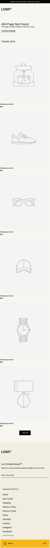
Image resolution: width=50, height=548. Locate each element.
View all (25, 433)
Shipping (7, 503)
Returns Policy (9, 507)
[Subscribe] (48, 475)
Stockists (7, 519)
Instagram (7, 527)
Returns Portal (9, 511)
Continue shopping (8, 31)
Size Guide (8, 499)
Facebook (7, 531)
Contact (6, 523)
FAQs (5, 515)
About (5, 494)
